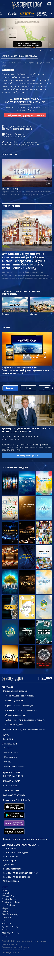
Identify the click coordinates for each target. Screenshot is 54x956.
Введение (8, 747)
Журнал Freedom (11, 880)
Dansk (5, 890)
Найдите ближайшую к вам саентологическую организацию (17, 127)
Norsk (4, 920)
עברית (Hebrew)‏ (8, 905)
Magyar (5, 908)
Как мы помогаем (12, 868)
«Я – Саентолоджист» (14, 724)
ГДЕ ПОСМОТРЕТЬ (11, 772)
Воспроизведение (29, 455)
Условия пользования (9, 944)
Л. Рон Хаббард (10, 856)
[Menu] (4, 4)
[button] (2, 388)
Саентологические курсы (15, 852)
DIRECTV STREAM (11, 780)
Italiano (5, 911)
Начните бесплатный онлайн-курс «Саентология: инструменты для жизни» (20, 143)
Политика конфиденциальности (13, 950)
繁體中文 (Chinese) (10, 932)
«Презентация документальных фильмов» (24, 729)
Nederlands (7, 917)
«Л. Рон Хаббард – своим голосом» (20, 696)
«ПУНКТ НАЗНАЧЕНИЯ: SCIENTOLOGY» (19, 56)
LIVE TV (5, 735)
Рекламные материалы (14, 766)
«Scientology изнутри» (14, 700)
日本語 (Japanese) (10, 914)
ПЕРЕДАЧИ (7, 687)
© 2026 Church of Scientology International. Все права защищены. (24, 941)
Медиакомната (10, 757)
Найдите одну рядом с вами (24, 115)
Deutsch (5, 893)
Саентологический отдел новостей (20, 872)
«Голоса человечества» (15, 715)
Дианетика (8, 864)
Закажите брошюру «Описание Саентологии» (14, 135)
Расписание (9, 739)
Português (6, 923)
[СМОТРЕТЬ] (44, 508)
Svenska (5, 929)
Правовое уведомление (10, 953)
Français (6, 935)
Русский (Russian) (10, 926)
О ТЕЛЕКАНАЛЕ (9, 743)
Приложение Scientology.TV (16, 800)
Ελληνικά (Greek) (9, 896)
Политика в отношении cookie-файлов (15, 947)
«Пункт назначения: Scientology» (19, 705)
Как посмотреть (11, 752)
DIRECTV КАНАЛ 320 (13, 776)
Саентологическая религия (16, 876)
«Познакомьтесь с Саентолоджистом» (21, 710)
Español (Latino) (9, 899)
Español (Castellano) (11, 902)
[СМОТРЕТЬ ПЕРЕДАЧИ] (10, 483)
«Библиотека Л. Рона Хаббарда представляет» (25, 720)
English (5, 887)
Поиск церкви (10, 860)
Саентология (9, 848)
